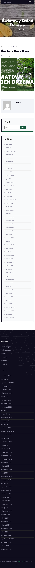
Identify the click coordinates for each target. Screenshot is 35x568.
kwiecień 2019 (10, 217)
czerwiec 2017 (10, 272)
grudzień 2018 (10, 220)
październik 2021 (11, 151)
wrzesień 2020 (10, 172)
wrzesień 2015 (10, 311)
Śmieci (4, 364)
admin (7, 47)
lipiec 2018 (9, 234)
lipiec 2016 (9, 293)
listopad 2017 (9, 259)
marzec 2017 (9, 283)
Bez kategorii (7, 56)
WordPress (20, 561)
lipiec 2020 (9, 179)
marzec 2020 (9, 189)
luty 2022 (8, 148)
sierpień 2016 (9, 290)
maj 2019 (8, 213)
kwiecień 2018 (10, 245)
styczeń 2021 (9, 168)
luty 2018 (8, 252)
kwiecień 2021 (10, 161)
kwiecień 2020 (10, 186)
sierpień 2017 (9, 266)
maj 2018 (8, 241)
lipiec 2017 (9, 269)
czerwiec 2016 (10, 297)
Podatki (4, 361)
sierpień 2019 (9, 203)
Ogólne (4, 357)
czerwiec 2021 (10, 158)
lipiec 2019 (9, 207)
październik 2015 (10, 307)
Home (9, 30)
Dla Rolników (6, 350)
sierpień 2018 (9, 231)
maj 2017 (8, 276)
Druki (4, 354)
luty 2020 (8, 193)
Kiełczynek (7, 2)
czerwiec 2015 (10, 318)
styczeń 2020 (9, 196)
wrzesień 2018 (10, 227)
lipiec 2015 (9, 314)
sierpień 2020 (10, 175)
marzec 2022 (9, 144)
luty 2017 (8, 286)
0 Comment (18, 47)
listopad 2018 (9, 224)
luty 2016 (8, 300)
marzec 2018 (9, 248)
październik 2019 (11, 200)
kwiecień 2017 (10, 279)
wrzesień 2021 (10, 154)
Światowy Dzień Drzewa (20, 30)
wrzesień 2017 (10, 262)
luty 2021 (8, 165)
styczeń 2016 (9, 304)
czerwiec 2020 (10, 182)
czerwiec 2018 (10, 238)
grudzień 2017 (10, 255)
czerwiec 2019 (10, 210)
